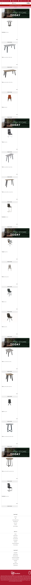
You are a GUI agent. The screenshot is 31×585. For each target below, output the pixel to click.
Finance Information (15, 538)
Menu (1, 3)
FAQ (15, 518)
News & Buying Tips (15, 521)
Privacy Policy (15, 560)
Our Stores (15, 524)
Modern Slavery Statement (15, 543)
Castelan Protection (15, 554)
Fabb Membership (15, 565)
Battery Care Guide (15, 563)
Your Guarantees (15, 540)
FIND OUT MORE (10, 42)
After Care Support (15, 526)
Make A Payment (15, 535)
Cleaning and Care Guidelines (15, 557)
